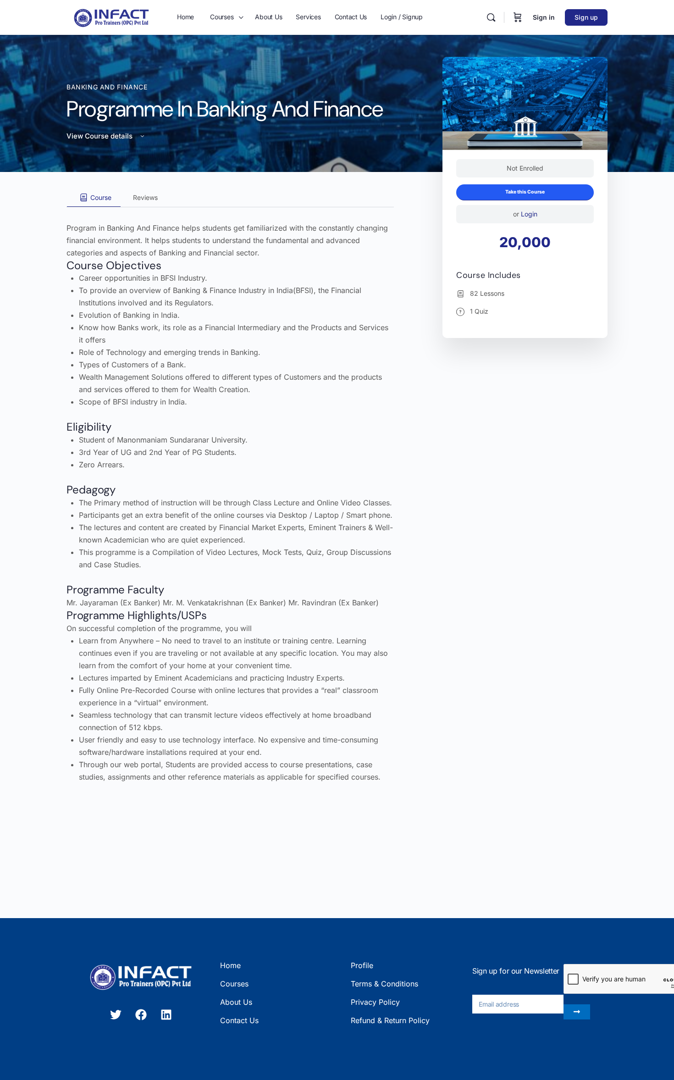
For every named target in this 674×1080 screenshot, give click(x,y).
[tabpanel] (230, 495)
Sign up (586, 17)
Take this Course (525, 192)
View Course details (100, 136)
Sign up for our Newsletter (515, 970)
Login (529, 214)
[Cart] (518, 17)
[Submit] (577, 1011)
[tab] (93, 197)
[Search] (491, 17)
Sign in (544, 17)
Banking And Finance (107, 87)
